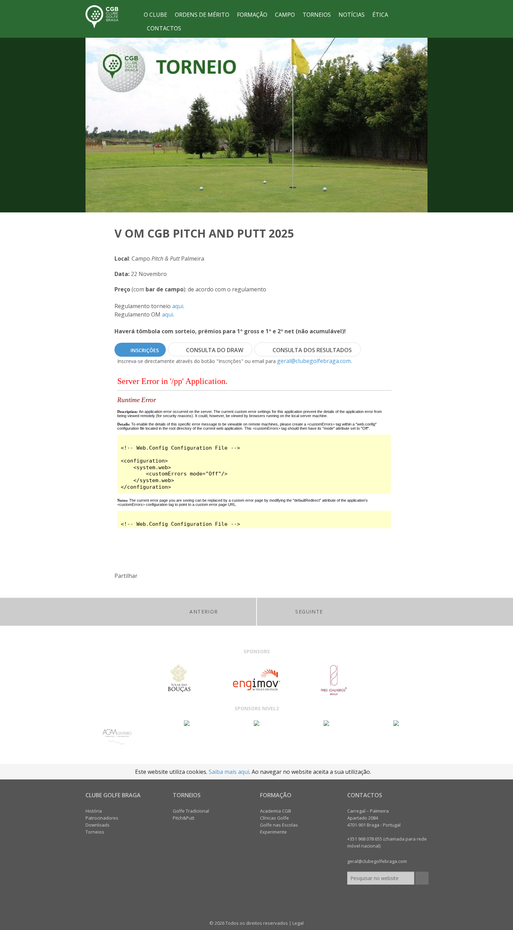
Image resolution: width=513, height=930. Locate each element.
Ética (380, 15)
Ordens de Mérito (202, 15)
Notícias (352, 15)
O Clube (155, 15)
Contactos (164, 28)
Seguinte (309, 611)
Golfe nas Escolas (279, 825)
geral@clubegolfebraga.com (314, 361)
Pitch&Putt (183, 818)
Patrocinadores (102, 818)
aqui (177, 306)
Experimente (273, 832)
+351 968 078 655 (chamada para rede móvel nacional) (387, 842)
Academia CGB (275, 811)
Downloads (98, 825)
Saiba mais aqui (229, 772)
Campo (285, 15)
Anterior (203, 611)
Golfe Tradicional (191, 811)
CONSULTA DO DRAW (214, 350)
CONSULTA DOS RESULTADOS (312, 350)
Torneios (317, 15)
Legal (298, 923)
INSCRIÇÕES (145, 350)
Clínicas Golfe (274, 818)
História (94, 811)
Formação (252, 15)
